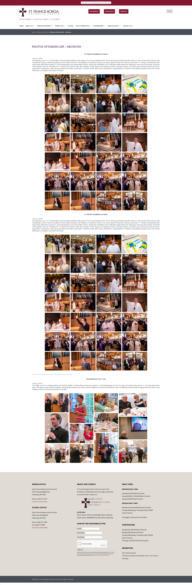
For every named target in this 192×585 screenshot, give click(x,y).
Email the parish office (39, 502)
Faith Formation (82, 26)
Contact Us (127, 26)
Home (21, 26)
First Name (81, 533)
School (71, 26)
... (0, 584)
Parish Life (59, 26)
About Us (29, 26)
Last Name (81, 537)
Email (79, 528)
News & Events (113, 26)
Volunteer (123, 11)
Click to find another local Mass (134, 517)
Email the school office (40, 528)
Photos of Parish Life (43, 32)
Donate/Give (109, 11)
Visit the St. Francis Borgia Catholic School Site (96, 3)
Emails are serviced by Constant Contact (100, 555)
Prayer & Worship (44, 26)
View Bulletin (94, 11)
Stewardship (98, 26)
